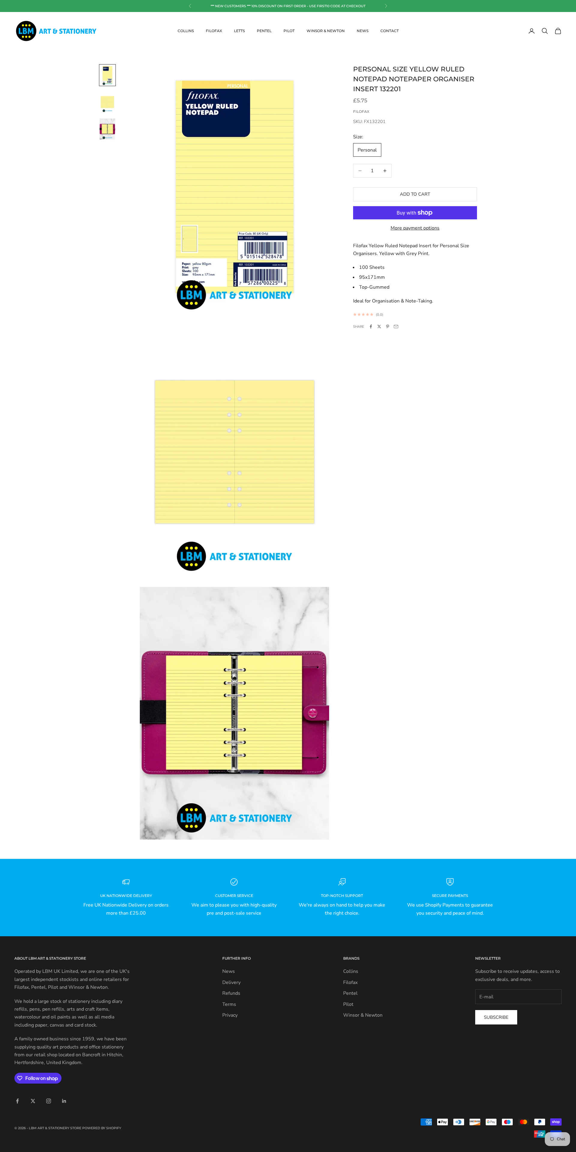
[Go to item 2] (107, 102)
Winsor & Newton (326, 31)
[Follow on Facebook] (17, 1101)
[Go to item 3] (107, 129)
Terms (229, 1004)
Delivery (231, 982)
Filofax (214, 31)
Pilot (289, 31)
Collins (186, 31)
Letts (239, 31)
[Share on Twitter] (379, 326)
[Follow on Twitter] (33, 1101)
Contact (389, 31)
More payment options (415, 228)
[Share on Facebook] (370, 326)
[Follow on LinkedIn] (64, 1101)
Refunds (231, 993)
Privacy (230, 1015)
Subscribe (496, 1017)
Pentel (264, 31)
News (362, 31)
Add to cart (415, 194)
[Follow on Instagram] (49, 1101)
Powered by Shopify (101, 1128)
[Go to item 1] (107, 75)
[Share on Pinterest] (387, 326)
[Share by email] (396, 326)
